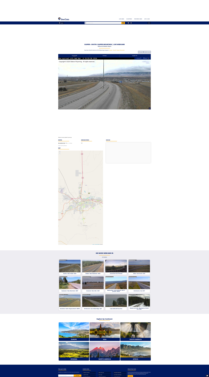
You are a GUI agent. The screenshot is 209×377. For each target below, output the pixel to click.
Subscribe (77, 375)
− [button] (59, 153)
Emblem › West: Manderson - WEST (93, 273)
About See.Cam (101, 372)
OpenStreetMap (97, 244)
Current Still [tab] (74, 55)
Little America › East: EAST (139, 290)
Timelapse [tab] (105, 55)
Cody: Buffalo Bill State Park (116, 308)
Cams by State (85, 374)
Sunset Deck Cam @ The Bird (116, 273)
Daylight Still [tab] (134, 55)
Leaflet (93, 244)
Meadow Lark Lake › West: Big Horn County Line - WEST (139, 309)
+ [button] (59, 152)
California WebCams (117, 374)
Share (140, 52)
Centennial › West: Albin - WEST (93, 290)
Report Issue (147, 52)
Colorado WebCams (117, 372)
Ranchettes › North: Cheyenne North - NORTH (70, 308)
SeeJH (149, 22)
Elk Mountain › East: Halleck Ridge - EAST (93, 308)
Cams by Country (86, 372)
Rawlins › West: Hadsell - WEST (69, 273)
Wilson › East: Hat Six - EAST (139, 273)
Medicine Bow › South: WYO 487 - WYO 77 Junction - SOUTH (116, 291)
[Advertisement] (104, 8)
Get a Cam (100, 374)
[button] (148, 58)
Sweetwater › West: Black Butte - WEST (70, 290)
